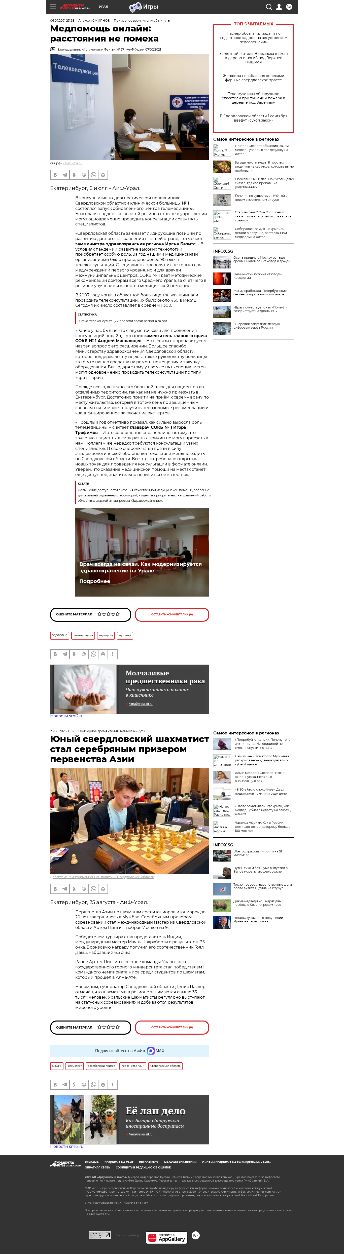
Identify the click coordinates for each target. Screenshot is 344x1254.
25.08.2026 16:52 (62, 731)
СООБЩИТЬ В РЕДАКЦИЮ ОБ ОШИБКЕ (143, 1167)
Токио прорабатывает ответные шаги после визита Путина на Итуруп (262, 886)
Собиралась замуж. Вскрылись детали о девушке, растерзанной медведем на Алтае (261, 233)
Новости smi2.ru (67, 716)
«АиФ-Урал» (72, 163)
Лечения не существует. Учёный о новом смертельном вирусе (261, 198)
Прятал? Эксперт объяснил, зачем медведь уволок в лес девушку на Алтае (262, 150)
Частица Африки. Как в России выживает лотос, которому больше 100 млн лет (262, 827)
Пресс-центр (148, 1162)
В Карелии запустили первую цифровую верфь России (256, 325)
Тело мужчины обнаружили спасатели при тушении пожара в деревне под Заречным (253, 98)
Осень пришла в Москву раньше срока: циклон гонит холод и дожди (261, 259)
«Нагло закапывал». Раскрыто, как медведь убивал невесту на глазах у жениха (263, 810)
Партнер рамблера (128, 1235)
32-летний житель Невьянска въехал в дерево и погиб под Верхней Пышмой (254, 58)
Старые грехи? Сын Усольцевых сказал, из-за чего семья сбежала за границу (263, 216)
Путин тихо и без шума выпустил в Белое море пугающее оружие (260, 869)
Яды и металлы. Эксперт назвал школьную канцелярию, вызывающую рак (260, 777)
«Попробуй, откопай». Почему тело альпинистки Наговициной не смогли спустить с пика (263, 744)
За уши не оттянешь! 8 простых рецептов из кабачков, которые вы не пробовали (264, 166)
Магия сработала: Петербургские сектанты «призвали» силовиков (260, 292)
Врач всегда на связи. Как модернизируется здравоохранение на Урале (140, 567)
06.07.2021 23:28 (62, 20)
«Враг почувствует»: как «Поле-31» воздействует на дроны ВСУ (260, 309)
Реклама (92, 1162)
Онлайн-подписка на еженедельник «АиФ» (236, 1162)
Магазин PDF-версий (180, 1162)
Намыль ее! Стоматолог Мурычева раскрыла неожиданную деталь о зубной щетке (262, 760)
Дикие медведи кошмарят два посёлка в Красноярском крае (257, 903)
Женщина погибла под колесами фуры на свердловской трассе (253, 78)
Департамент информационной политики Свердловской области (102, 877)
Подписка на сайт (119, 1162)
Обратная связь (97, 1167)
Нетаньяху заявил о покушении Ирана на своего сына (258, 919)
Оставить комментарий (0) (172, 614)
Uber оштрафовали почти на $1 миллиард (257, 853)
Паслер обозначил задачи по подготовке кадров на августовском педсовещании (253, 37)
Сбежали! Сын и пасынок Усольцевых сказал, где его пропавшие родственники (264, 183)
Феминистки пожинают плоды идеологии (257, 276)
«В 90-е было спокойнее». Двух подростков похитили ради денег (261, 791)
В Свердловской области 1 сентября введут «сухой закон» (253, 118)
